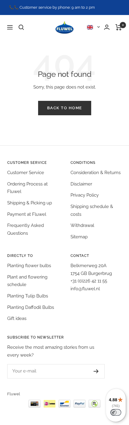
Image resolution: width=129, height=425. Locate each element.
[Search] (21, 27)
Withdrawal (82, 225)
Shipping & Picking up (29, 203)
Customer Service (25, 172)
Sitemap (79, 237)
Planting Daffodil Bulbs (30, 307)
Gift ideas (16, 318)
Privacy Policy (84, 195)
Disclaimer (81, 184)
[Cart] (119, 27)
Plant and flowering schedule (27, 281)
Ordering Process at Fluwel (27, 187)
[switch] (115, 412)
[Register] (96, 371)
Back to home (64, 108)
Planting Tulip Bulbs (27, 296)
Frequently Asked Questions (25, 229)
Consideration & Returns (95, 172)
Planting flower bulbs (29, 265)
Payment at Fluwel (26, 214)
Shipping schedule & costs (91, 210)
